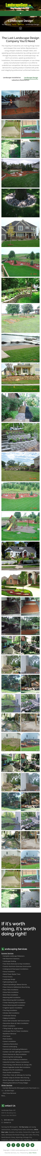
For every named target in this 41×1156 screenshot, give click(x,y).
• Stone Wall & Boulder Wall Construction (15, 1021)
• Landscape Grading (9, 961)
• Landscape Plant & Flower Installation (15, 1031)
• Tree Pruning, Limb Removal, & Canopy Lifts (17, 1065)
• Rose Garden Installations (11, 1072)
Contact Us (7, 1122)
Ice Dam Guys (9, 1090)
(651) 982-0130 (9, 1120)
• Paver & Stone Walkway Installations (14, 1059)
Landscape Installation (12, 77)
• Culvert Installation (9, 1041)
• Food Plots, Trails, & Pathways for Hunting (16, 1075)
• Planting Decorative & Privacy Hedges (15, 1083)
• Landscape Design (8, 979)
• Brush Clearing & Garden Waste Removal (16, 1080)
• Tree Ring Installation (9, 1010)
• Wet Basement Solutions (10, 958)
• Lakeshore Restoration (10, 1044)
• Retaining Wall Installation (11, 997)
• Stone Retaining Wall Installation (13, 1005)
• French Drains (7, 977)
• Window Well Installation (10, 1013)
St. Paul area (23, 1127)
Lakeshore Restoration (20, 80)
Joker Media (32, 1153)
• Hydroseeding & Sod (9, 982)
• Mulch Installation (8, 1026)
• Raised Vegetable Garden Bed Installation (16, 1067)
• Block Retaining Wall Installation (13, 1000)
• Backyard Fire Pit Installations (12, 1070)
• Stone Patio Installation (10, 992)
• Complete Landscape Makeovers (13, 956)
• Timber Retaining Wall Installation (13, 1002)
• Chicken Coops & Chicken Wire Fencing (15, 1077)
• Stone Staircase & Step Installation (14, 1054)
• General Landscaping (9, 1046)
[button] (20, 104)
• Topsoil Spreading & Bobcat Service (14, 984)
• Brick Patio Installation (10, 995)
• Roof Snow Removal (9, 1093)
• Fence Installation (8, 971)
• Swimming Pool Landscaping (12, 1057)
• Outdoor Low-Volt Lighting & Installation (16, 1052)
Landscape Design (31, 77)
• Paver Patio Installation (10, 990)
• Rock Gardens (7, 1039)
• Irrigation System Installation (12, 1008)
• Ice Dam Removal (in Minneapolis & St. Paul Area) (19, 1088)
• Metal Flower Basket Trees (11, 974)
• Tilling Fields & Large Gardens (12, 1028)
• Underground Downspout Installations (15, 969)
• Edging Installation (8, 1018)
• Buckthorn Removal (9, 1034)
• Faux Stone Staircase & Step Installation (16, 964)
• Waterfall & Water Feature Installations (15, 1062)
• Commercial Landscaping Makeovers (14, 1049)
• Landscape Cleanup (9, 1015)
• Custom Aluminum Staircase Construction (16, 966)
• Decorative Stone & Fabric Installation (15, 1023)
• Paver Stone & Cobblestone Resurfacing (16, 987)
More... (3, 1096)
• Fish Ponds (6, 1036)
